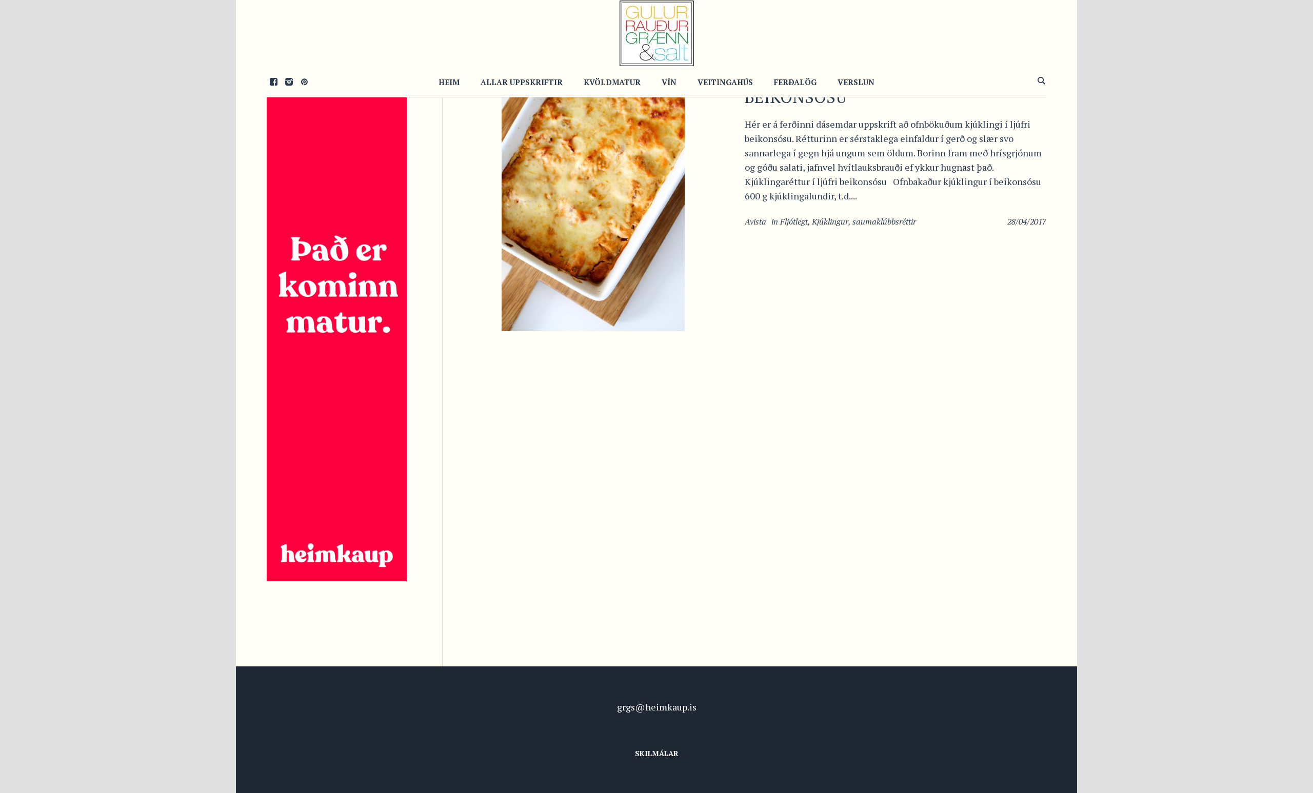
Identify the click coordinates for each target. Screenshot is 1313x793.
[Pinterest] (304, 81)
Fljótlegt (794, 221)
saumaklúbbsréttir (884, 221)
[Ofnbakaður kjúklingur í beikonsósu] (593, 192)
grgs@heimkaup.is (657, 707)
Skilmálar (657, 753)
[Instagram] (288, 81)
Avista (755, 221)
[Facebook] (273, 81)
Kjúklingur (830, 221)
